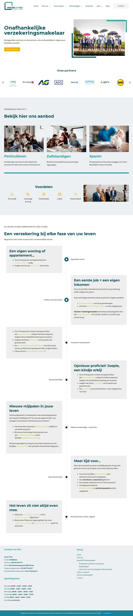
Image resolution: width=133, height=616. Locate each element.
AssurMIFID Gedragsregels (86, 560)
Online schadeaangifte (85, 575)
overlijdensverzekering (31, 514)
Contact (80, 578)
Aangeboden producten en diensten (91, 564)
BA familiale (35, 265)
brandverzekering (21, 263)
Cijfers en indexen (83, 572)
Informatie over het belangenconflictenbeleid (95, 569)
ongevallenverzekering (23, 523)
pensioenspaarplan (84, 314)
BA (98, 383)
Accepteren (107, 613)
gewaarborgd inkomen (42, 523)
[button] (49, 6)
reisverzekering (22, 446)
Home (79, 555)
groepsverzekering (86, 488)
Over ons (80, 557)
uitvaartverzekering (22, 517)
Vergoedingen (84, 566)
